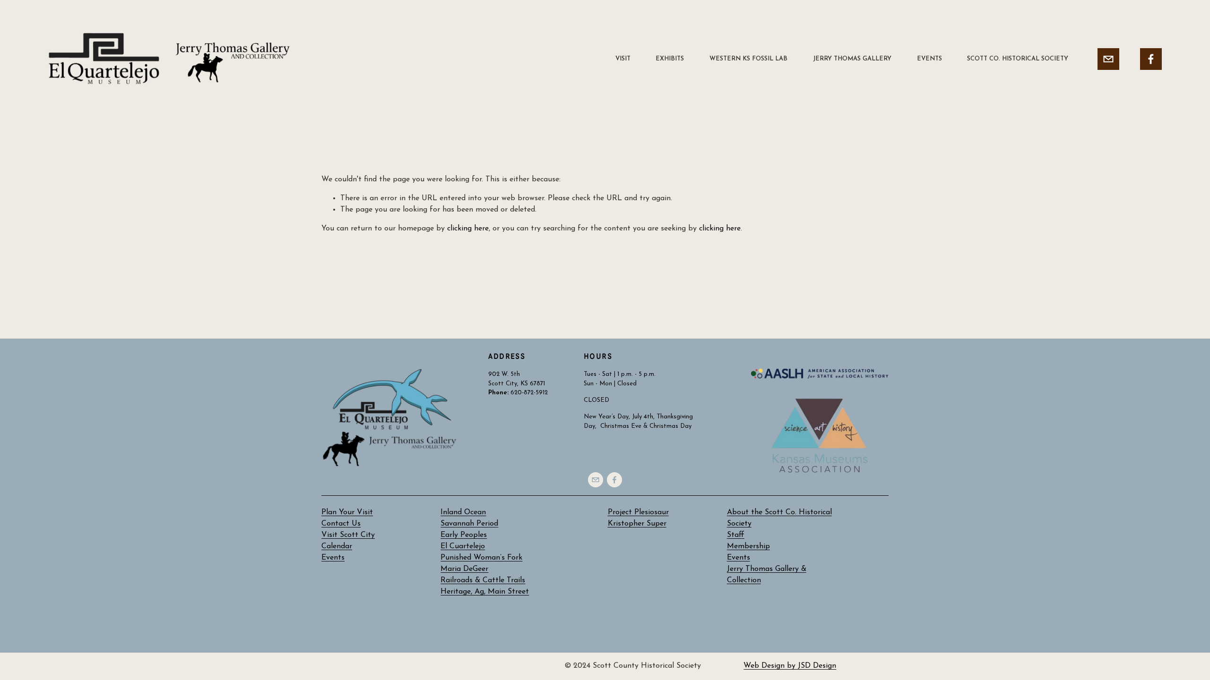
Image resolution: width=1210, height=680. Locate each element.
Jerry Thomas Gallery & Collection (766, 574)
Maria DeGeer (464, 569)
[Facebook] (1151, 59)
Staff (735, 535)
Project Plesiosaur (638, 512)
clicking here (468, 228)
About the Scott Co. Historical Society (779, 518)
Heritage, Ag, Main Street (485, 591)
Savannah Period (469, 523)
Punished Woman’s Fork (481, 557)
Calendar (336, 546)
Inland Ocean (463, 512)
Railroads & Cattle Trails (483, 580)
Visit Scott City (348, 535)
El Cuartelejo (463, 546)
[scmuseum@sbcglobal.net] (1108, 59)
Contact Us (341, 523)
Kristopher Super (637, 523)
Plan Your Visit (347, 512)
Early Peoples (464, 535)
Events (738, 557)
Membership (748, 546)
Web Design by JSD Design (789, 666)
